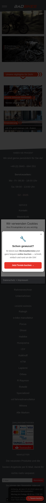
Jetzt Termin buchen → (23, 265)
